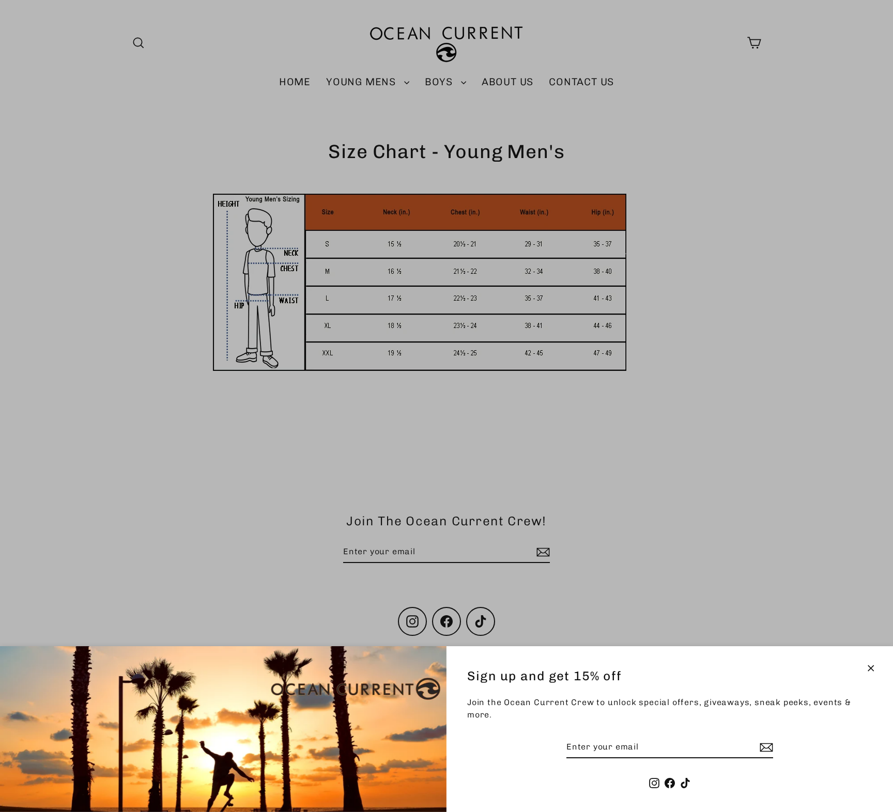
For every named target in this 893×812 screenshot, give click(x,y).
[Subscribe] (765, 747)
